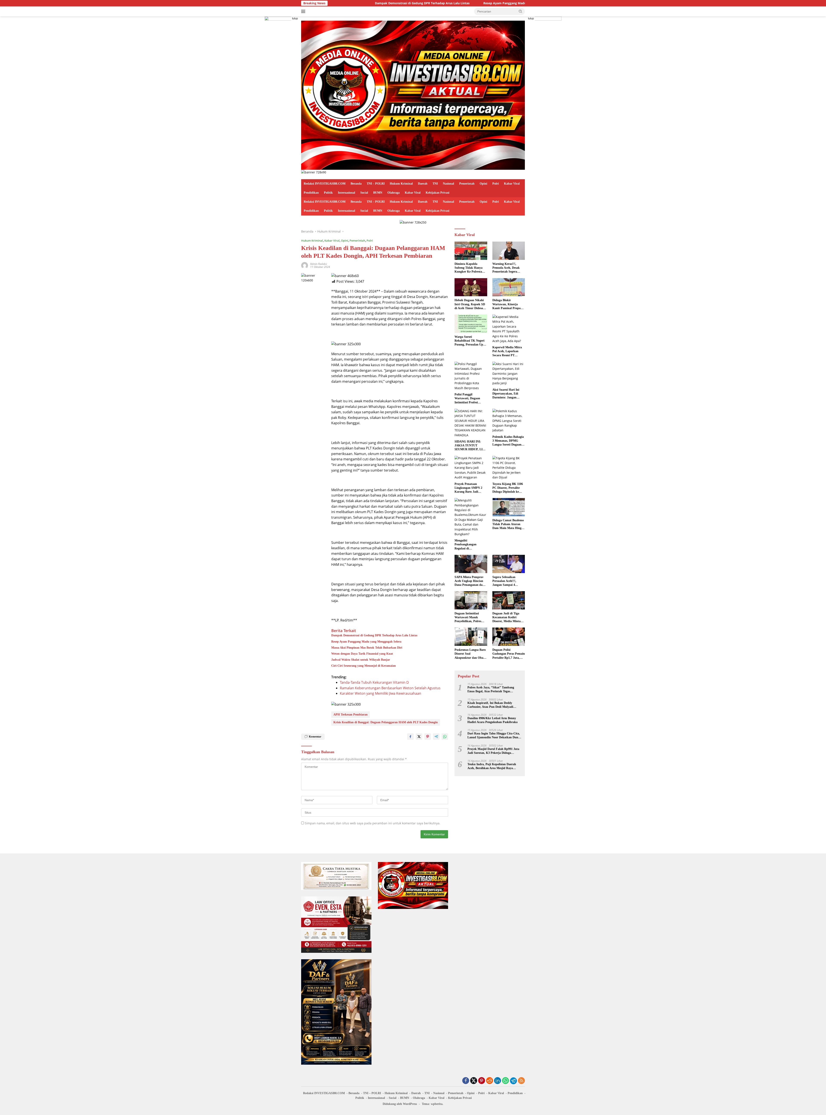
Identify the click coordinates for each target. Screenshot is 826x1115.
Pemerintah (467, 183)
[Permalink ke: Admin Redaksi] (304, 265)
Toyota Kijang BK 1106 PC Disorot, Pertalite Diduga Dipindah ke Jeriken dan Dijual (507, 488)
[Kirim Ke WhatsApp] (445, 736)
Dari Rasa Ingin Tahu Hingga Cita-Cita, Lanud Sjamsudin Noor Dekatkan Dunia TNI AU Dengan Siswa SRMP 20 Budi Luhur (494, 735)
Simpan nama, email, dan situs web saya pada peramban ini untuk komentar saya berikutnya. (372, 823)
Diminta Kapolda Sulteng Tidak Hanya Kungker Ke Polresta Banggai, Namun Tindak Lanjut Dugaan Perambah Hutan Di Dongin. (471, 268)
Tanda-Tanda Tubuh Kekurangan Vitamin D (374, 682)
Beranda (356, 183)
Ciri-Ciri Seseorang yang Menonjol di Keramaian (363, 665)
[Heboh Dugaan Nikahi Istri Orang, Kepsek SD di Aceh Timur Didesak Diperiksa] (471, 287)
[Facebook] (465, 1081)
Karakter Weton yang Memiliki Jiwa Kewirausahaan (380, 693)
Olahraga (393, 192)
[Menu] (304, 11)
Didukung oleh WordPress (400, 1104)
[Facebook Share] (410, 736)
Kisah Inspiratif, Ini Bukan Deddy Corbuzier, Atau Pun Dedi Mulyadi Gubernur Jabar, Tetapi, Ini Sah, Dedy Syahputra (492, 705)
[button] (520, 11)
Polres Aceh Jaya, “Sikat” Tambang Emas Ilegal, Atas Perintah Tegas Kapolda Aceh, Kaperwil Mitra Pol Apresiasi (490, 689)
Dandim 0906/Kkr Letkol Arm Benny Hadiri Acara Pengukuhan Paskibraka (492, 720)
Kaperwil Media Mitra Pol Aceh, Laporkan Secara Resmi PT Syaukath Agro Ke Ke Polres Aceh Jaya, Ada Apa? (507, 351)
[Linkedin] (497, 1081)
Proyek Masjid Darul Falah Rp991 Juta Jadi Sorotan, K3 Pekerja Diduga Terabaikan (493, 751)
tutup (295, 18)
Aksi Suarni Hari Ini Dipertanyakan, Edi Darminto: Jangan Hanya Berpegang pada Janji (507, 394)
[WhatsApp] (505, 1081)
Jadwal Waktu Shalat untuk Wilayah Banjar (360, 659)
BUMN (377, 192)
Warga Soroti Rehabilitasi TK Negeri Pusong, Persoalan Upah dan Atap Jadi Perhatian (471, 341)
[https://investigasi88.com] (413, 95)
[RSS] (521, 1081)
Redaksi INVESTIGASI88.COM (324, 183)
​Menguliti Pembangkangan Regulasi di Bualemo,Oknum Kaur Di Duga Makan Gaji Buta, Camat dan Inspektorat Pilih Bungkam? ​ (470, 545)
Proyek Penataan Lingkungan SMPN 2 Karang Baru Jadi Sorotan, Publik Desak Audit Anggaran (469, 488)
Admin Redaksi (318, 264)
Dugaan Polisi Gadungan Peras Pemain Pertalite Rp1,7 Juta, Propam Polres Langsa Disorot (508, 654)
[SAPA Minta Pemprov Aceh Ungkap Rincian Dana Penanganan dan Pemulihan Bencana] (471, 564)
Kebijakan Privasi (437, 192)
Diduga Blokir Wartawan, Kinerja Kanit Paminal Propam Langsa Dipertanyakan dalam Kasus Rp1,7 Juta (508, 304)
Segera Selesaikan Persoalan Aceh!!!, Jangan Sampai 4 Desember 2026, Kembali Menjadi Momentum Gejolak (508, 581)
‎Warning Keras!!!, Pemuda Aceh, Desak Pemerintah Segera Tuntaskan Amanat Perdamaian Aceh (506, 268)
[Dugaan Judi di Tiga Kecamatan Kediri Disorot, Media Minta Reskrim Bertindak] (508, 600)
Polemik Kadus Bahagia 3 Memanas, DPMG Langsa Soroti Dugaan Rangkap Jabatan (508, 441)
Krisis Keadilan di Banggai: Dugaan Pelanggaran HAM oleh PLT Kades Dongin (385, 722)
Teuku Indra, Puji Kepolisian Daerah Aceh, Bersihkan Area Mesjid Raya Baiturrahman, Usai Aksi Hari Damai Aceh (491, 766)
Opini (483, 183)
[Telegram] (513, 1080)
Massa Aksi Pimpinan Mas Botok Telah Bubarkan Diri (366, 647)
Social (364, 192)
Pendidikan (311, 192)
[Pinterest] (481, 1081)
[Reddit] (489, 1081)
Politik (328, 192)
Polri (495, 183)
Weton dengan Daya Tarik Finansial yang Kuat (362, 653)
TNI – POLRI (376, 183)
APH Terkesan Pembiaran (350, 714)
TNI (435, 183)
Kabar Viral (512, 183)
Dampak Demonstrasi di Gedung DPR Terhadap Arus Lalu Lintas (356, 3)
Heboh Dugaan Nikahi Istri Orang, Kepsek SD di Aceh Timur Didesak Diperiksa (470, 304)
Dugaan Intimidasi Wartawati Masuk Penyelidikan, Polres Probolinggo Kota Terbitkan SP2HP (468, 617)
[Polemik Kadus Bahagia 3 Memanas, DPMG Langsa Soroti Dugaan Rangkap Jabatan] (508, 421)
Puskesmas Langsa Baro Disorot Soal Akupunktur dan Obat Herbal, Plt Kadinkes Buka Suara (470, 654)
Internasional (346, 192)
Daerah (422, 183)
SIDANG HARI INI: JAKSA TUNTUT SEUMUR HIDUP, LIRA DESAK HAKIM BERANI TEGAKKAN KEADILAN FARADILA (471, 446)
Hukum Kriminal (401, 183)
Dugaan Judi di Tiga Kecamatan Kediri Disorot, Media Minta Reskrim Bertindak (506, 617)
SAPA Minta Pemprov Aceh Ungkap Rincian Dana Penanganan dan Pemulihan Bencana (469, 581)
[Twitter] (473, 1081)
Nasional (448, 183)
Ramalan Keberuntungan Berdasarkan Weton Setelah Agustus (390, 688)
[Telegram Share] (436, 736)
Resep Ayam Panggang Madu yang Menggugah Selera (456, 3)
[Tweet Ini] (419, 736)
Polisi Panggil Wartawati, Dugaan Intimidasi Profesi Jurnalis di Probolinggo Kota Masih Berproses (470, 398)
